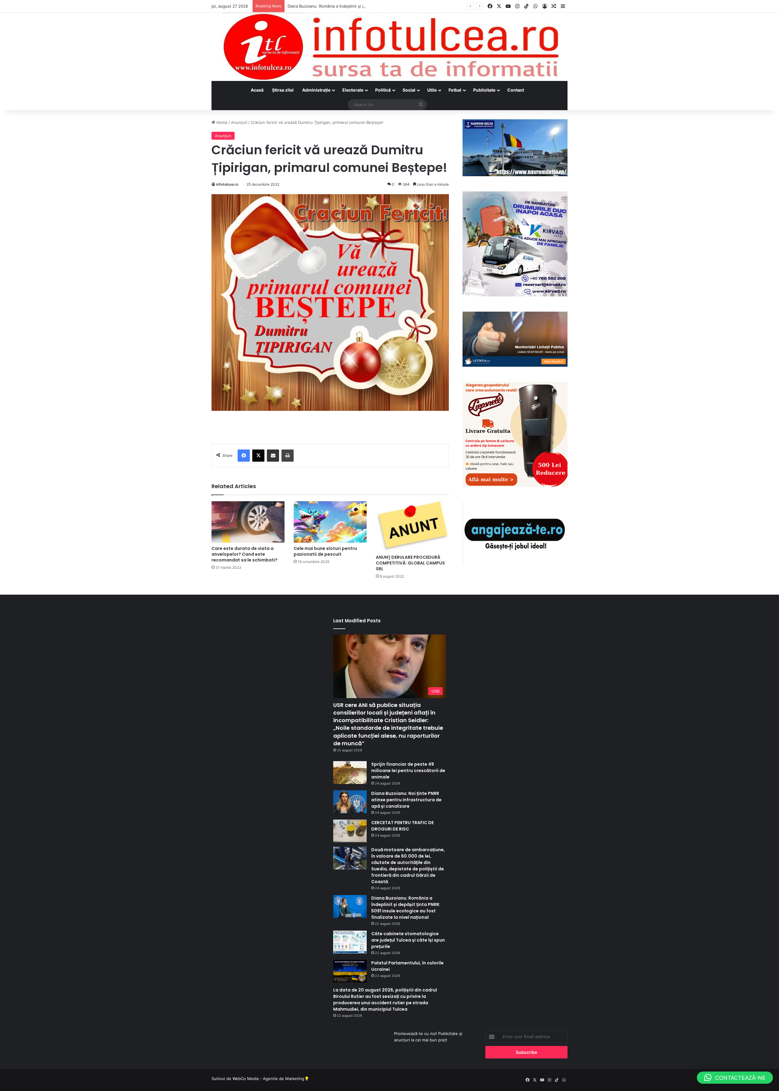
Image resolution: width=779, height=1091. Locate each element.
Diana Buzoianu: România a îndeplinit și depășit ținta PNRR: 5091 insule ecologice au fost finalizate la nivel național (396, 6)
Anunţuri (239, 122)
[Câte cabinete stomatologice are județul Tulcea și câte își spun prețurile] (350, 942)
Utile (432, 90)
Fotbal (455, 90)
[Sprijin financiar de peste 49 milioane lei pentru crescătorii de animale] (350, 772)
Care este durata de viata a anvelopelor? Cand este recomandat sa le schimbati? (244, 554)
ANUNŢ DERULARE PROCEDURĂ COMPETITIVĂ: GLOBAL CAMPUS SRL (410, 563)
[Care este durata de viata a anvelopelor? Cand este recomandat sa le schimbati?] (248, 521)
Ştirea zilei (283, 90)
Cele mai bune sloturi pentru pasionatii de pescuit (325, 551)
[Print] (287, 455)
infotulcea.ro (227, 184)
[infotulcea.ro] (389, 47)
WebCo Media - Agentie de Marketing (268, 1078)
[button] (735, 1078)
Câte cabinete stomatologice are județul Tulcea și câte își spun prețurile (408, 940)
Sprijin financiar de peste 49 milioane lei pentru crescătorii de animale (408, 770)
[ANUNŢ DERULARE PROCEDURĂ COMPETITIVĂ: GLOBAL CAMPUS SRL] (412, 526)
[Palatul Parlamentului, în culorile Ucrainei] (350, 971)
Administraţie (316, 90)
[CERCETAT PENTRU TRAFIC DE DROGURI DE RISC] (350, 831)
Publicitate (484, 90)
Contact (515, 90)
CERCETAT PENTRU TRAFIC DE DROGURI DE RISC (402, 826)
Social (409, 90)
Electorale (352, 90)
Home (221, 122)
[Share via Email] (273, 455)
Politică (383, 90)
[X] (258, 455)
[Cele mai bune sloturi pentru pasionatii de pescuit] (330, 521)
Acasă (257, 90)
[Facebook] (244, 455)
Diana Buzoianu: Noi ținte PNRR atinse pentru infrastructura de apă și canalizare (406, 799)
